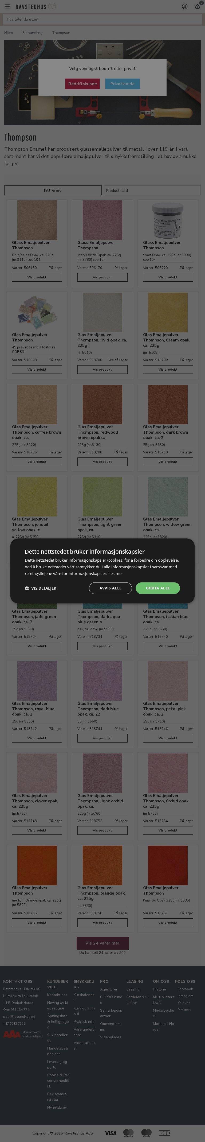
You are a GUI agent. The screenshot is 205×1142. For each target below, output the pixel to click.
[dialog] (102, 570)
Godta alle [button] (158, 588)
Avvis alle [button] (111, 588)
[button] (40, 588)
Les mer (115, 573)
